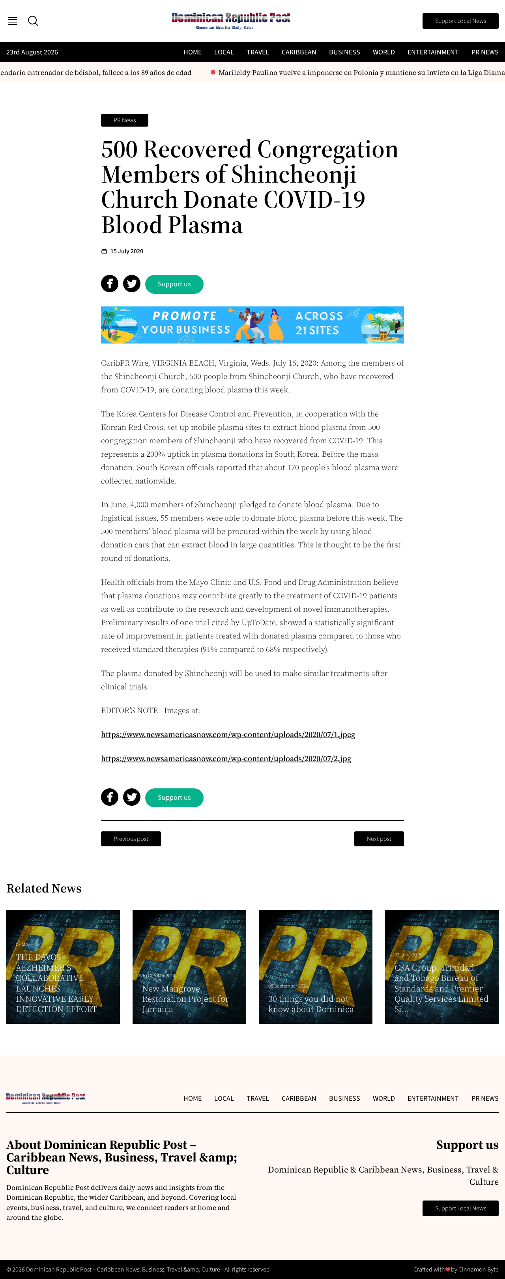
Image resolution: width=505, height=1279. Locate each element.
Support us (174, 284)
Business (344, 52)
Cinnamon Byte (478, 1269)
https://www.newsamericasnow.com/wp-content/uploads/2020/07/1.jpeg (228, 734)
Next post (379, 839)
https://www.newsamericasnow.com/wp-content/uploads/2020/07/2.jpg (226, 758)
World (384, 52)
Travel (258, 52)
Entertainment (433, 52)
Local (224, 52)
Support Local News (460, 21)
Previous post (131, 839)
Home (192, 52)
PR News (485, 52)
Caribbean (299, 52)
